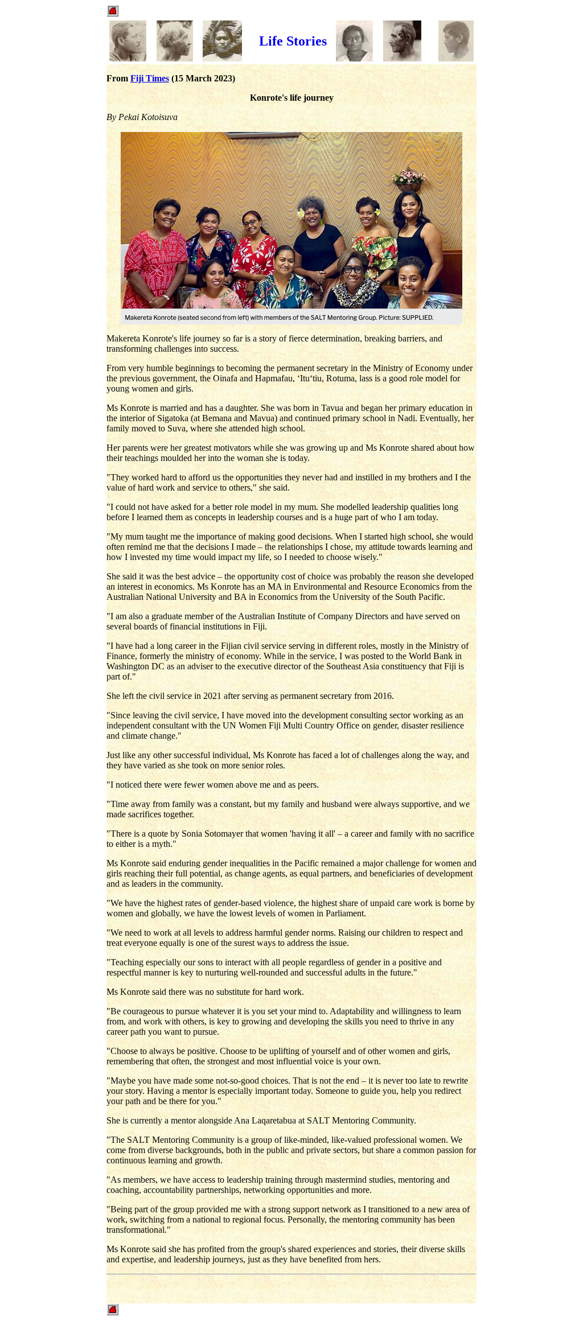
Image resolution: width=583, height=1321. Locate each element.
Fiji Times (149, 78)
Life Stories (293, 41)
